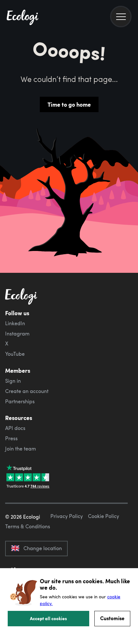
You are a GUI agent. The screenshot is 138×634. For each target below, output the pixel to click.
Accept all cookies (48, 618)
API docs (15, 428)
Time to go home (69, 104)
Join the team (20, 448)
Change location (42, 548)
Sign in (13, 381)
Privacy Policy (66, 516)
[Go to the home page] (22, 18)
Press (11, 438)
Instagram (17, 333)
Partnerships (20, 401)
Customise (112, 618)
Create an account (26, 391)
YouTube (15, 354)
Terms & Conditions (27, 526)
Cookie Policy (103, 516)
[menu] (120, 16)
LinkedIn (15, 323)
